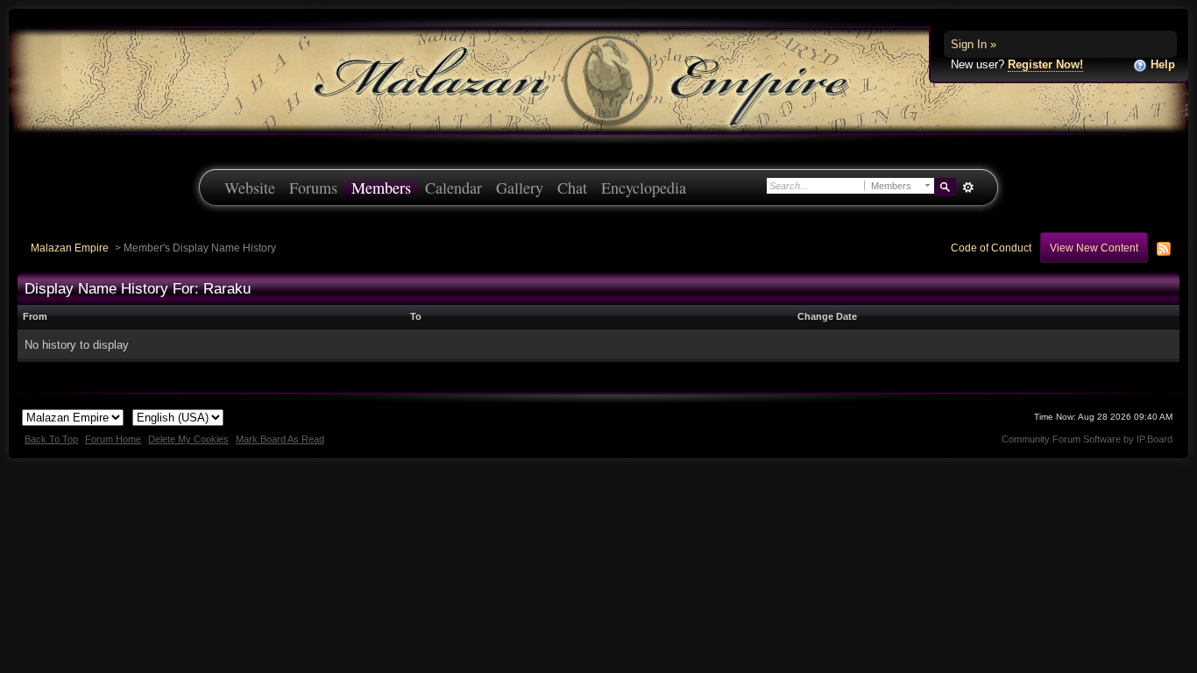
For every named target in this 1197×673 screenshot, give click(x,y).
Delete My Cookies (188, 439)
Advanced (968, 187)
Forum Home (113, 439)
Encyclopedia (643, 187)
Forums (313, 187)
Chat (572, 187)
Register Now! (1045, 64)
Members (381, 187)
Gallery (519, 187)
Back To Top (51, 439)
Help (1161, 64)
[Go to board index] (598, 79)
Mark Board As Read (280, 439)
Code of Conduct (991, 247)
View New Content (1094, 247)
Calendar (453, 187)
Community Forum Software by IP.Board (1087, 439)
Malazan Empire (70, 247)
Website (249, 187)
